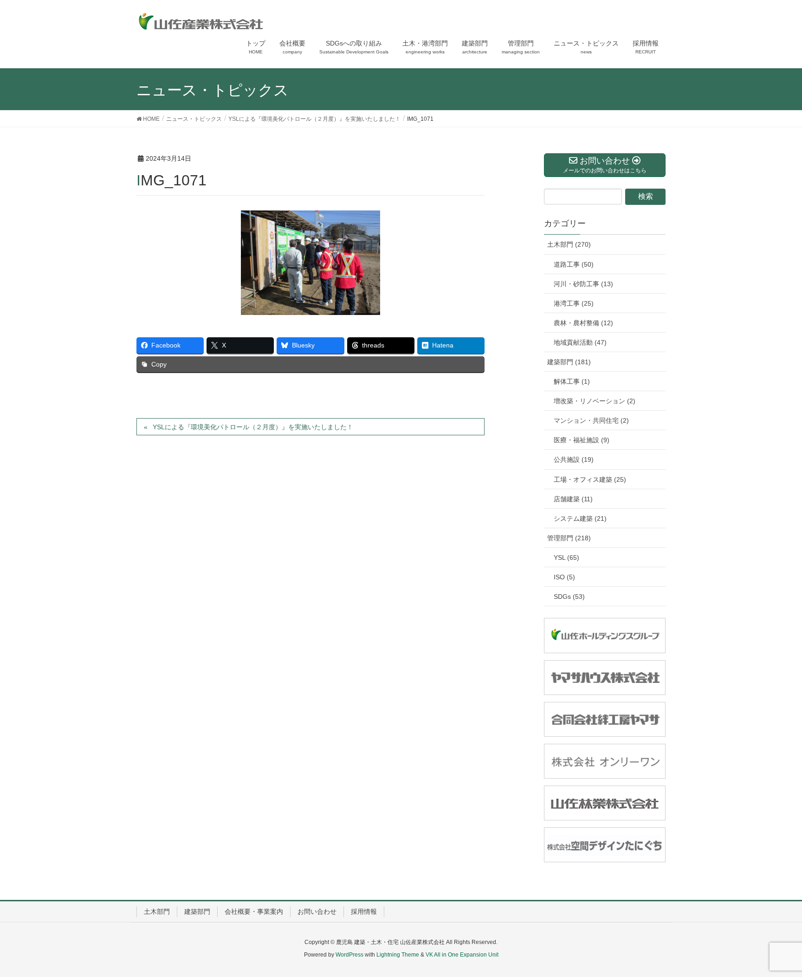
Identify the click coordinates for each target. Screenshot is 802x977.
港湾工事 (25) (574, 303)
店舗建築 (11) (573, 499)
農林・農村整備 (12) (583, 323)
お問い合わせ (317, 911)
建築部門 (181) (569, 362)
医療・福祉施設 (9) (581, 440)
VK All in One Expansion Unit (462, 954)
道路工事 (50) (574, 264)
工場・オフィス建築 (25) (590, 479)
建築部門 (197, 911)
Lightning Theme (397, 954)
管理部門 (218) (569, 538)
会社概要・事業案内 (254, 911)
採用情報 (364, 911)
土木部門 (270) (569, 244)
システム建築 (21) (580, 518)
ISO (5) (564, 577)
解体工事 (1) (572, 381)
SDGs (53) (569, 596)
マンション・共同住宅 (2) (591, 420)
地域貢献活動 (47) (580, 342)
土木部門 (157, 911)
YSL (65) (566, 557)
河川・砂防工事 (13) (583, 284)
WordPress (349, 954)
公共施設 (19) (574, 459)
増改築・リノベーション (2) (594, 401)
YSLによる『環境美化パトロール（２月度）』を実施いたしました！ (253, 427)
